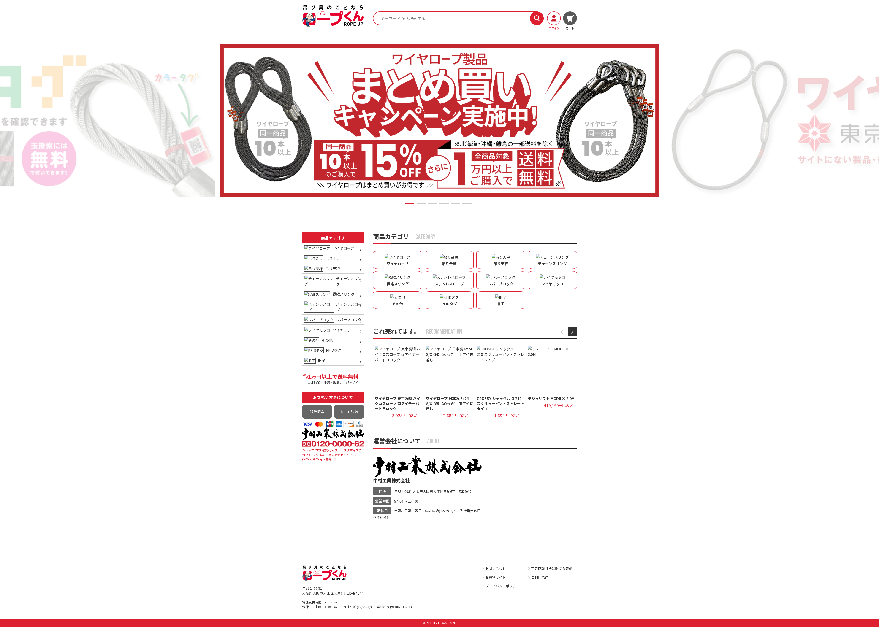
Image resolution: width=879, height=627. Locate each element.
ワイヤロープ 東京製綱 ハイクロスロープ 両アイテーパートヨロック (397, 403)
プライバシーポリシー (502, 586)
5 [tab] (455, 203)
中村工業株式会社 (391, 480)
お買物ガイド (495, 577)
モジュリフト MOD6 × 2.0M (551, 398)
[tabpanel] (439, 120)
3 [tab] (432, 203)
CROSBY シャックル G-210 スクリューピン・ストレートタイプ (500, 403)
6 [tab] (467, 203)
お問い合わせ (495, 568)
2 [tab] (421, 203)
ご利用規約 (539, 577)
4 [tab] (444, 203)
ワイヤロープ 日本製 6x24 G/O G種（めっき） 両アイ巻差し (449, 403)
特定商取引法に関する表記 (551, 568)
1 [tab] (409, 203)
